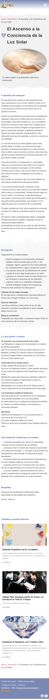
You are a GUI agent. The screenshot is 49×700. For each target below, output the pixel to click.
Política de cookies (9, 685)
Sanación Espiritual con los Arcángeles (20, 549)
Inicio (3, 19)
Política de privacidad (26, 681)
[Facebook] (42, 696)
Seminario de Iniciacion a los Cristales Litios (22, 641)
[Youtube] (46, 696)
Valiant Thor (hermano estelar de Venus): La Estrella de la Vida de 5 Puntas (23, 598)
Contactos (21, 685)
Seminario (12, 19)
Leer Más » (6, 562)
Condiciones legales (8, 681)
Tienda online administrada (26, 688)
